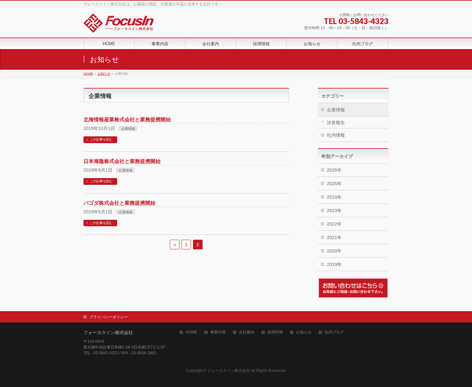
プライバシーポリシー (108, 317)
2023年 (334, 210)
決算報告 (336, 122)
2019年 (334, 264)
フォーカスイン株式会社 (228, 370)
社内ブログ (334, 332)
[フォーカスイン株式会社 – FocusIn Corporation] (118, 25)
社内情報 (336, 135)
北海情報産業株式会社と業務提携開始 (127, 119)
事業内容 (218, 332)
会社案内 (246, 332)
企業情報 (128, 129)
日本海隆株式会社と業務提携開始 (122, 161)
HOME (191, 332)
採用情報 (275, 332)
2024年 (334, 197)
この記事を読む (101, 139)
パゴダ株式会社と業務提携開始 (119, 203)
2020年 (334, 251)
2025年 (334, 183)
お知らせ (303, 332)
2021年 (334, 237)
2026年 (334, 170)
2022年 (334, 224)
